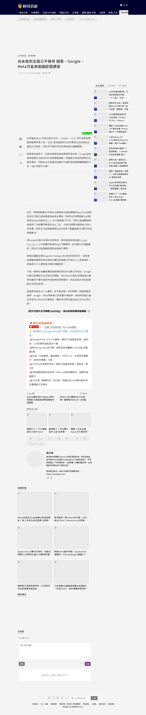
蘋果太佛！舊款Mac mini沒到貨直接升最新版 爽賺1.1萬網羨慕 (118, 162)
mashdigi (55, 311)
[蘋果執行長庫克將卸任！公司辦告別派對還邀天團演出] (35, 571)
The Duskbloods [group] (87, 19)
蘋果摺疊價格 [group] (40, 19)
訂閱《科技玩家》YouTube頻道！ (61, 327)
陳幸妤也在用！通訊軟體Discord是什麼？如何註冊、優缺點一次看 (118, 106)
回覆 (87, 664)
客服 (46, 704)
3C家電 (75, 12)
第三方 (67, 438)
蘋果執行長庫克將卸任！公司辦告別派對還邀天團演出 (34, 587)
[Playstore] (62, 697)
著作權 (69, 704)
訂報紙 (94, 704)
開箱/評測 (64, 12)
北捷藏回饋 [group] (24, 19)
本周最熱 (111, 85)
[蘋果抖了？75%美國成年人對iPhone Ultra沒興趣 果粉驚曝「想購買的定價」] (37, 419)
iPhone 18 (32, 408)
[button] (124, 5)
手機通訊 (35, 12)
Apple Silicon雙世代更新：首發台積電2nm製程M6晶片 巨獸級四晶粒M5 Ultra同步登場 (34, 553)
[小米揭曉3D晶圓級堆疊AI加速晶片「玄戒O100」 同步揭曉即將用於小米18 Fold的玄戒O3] (71, 571)
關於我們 (102, 704)
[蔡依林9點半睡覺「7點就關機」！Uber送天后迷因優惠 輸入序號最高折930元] (101, 151)
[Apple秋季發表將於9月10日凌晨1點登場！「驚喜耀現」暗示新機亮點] (101, 185)
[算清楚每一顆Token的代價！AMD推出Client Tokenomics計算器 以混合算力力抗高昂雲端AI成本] (71, 503)
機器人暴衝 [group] (56, 19)
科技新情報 (126, 12)
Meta (50, 438)
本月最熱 (122, 85)
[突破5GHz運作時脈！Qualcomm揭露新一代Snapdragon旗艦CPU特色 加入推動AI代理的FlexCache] (71, 537)
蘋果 (31, 438)
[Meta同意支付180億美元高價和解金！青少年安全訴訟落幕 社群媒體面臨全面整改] (35, 503)
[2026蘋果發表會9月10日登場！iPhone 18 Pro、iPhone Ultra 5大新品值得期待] (101, 117)
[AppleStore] (66, 697)
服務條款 (62, 704)
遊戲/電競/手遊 (89, 12)
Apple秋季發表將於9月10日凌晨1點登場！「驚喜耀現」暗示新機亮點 (118, 185)
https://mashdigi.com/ (55, 474)
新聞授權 (54, 704)
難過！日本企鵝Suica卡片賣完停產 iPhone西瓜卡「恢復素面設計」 (80, 430)
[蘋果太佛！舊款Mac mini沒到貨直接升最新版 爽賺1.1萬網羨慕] (101, 162)
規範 (21, 664)
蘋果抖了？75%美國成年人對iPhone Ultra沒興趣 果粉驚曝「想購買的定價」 (37, 430)
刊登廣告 (35, 704)
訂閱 (94, 698)
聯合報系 (86, 704)
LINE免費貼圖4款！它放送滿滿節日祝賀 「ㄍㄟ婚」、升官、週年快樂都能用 (118, 94)
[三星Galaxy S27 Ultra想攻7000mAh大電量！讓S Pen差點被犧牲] (101, 140)
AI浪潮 (102, 12)
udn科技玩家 (22, 56)
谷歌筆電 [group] (70, 19)
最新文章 (23, 12)
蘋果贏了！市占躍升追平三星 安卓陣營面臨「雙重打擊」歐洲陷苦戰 (58, 430)
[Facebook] (49, 697)
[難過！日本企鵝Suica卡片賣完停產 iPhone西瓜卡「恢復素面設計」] (81, 419)
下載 (77, 438)
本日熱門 (99, 85)
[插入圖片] (82, 664)
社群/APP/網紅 (49, 12)
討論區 (21, 631)
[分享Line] (20, 147)
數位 (85, 438)
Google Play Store (36, 443)
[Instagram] (53, 697)
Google (40, 438)
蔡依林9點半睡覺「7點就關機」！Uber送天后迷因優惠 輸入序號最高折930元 (118, 151)
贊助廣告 (22, 594)
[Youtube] (121, 5)
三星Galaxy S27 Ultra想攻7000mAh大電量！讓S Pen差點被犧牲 (118, 140)
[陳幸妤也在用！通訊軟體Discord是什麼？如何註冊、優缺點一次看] (101, 105)
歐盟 (58, 438)
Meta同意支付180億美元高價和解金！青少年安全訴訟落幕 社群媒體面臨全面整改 (34, 519)
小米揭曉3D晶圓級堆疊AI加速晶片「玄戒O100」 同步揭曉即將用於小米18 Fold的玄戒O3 (71, 587)
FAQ (42, 704)
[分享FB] (20, 139)
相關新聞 (22, 487)
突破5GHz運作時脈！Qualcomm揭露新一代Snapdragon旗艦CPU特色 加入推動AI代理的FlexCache (70, 553)
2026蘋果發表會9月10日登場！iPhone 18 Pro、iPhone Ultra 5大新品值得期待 (118, 117)
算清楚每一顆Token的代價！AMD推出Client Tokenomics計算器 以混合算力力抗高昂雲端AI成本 (70, 519)
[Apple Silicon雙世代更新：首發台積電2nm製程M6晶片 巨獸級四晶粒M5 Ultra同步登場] (35, 537)
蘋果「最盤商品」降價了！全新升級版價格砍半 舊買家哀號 (118, 174)
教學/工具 (112, 12)
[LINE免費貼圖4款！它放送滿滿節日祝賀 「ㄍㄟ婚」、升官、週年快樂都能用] (101, 94)
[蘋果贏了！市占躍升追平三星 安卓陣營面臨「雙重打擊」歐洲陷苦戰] (59, 419)
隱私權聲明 (76, 704)
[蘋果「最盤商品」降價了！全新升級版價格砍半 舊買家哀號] (101, 174)
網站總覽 (111, 704)
